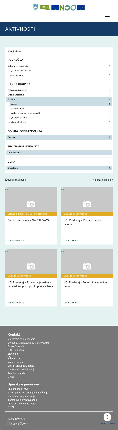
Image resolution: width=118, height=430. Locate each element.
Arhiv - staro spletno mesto (22, 403)
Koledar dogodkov (103, 180)
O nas (11, 377)
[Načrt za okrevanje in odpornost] (68, 8)
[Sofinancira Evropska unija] (55, 8)
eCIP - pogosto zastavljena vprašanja (28, 392)
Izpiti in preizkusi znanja (21, 366)
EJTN (11, 407)
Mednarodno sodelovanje (21, 369)
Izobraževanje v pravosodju (22, 400)
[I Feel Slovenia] (45, 7)
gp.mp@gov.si (20, 423)
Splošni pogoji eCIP (18, 389)
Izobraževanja (15, 362)
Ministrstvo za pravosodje (21, 396)
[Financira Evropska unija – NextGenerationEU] (80, 8)
